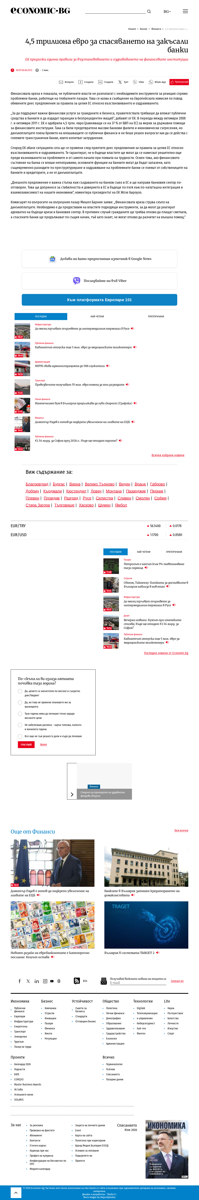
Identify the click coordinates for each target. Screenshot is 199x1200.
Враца (140, 484)
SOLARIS (19, 1099)
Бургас (59, 484)
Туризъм (19, 1041)
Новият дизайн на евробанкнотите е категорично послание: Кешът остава (50, 955)
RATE (16, 1074)
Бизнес (144, 28)
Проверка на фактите (42, 1130)
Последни (41, 316)
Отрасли (49, 1013)
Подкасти (19, 1069)
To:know (110, 1069)
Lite (167, 1001)
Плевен (32, 498)
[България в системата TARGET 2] (146, 925)
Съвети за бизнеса (81, 1010)
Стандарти (81, 1016)
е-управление (145, 1018)
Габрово (157, 484)
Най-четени (97, 316)
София (160, 498)
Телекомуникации (147, 1013)
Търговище (64, 505)
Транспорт (20, 1031)
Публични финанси (19, 1010)
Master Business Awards (27, 1084)
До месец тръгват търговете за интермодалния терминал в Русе (82, 328)
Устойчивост (82, 1001)
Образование (113, 1023)
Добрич (32, 491)
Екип (78, 1130)
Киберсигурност (146, 1023)
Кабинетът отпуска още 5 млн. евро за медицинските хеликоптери (83, 347)
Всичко (108, 1057)
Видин (124, 484)
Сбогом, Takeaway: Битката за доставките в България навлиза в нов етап (156, 584)
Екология (111, 1038)
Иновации (50, 1018)
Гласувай (26, 744)
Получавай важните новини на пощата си (138, 979)
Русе (87, 498)
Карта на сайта (83, 1135)
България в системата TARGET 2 (129, 953)
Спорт (171, 1033)
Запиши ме (177, 981)
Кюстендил (76, 491)
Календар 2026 (22, 1064)
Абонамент (36, 1135)
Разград (71, 498)
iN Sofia (18, 1089)
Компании (50, 1008)
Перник (156, 491)
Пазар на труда (22, 1046)
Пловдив (52, 498)
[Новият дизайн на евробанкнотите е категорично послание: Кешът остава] (53, 925)
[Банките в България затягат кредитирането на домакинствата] (146, 863)
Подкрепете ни (83, 1155)
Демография (113, 1018)
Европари (19, 1016)
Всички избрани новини (168, 455)
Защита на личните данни (90, 1125)
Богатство (173, 1018)
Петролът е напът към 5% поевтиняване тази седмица (154, 566)
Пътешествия (175, 1013)
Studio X (111, 1194)
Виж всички (181, 830)
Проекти (18, 1057)
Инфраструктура (23, 1021)
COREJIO (19, 1079)
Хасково (86, 505)
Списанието (113, 1074)
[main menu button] (185, 11)
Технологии (143, 1001)
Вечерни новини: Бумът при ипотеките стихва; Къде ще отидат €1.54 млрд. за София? (152, 624)
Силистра (104, 498)
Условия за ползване (87, 1150)
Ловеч (96, 491)
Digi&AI (141, 1008)
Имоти (48, 1033)
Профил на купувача (41, 1155)
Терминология (114, 1064)
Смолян (143, 498)
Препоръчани (156, 316)
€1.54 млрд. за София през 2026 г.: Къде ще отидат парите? (76, 440)
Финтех (141, 1033)
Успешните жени (23, 1094)
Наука (171, 1008)
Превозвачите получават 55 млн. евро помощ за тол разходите (80, 384)
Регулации (51, 1038)
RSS (85, 981)
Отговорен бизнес (85, 1021)
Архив (43, 744)
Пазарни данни (114, 1079)
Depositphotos (108, 1197)
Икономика (20, 1001)
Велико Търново (99, 484)
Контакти (35, 1140)
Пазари (49, 1023)
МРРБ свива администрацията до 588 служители (70, 366)
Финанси (156, 28)
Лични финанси (115, 1013)
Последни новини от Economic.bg (166, 653)
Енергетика (20, 1026)
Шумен (104, 505)
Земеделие (20, 1036)
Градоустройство (116, 1033)
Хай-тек (141, 1028)
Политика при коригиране (90, 1140)
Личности (173, 1023)
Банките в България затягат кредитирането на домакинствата (142, 893)
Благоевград (37, 484)
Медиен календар (40, 1169)
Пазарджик (136, 491)
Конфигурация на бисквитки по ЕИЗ (48, 1162)
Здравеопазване (115, 1028)
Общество (111, 1001)
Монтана (114, 491)
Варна (74, 484)
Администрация (115, 1043)
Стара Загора (38, 505)
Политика (111, 1008)
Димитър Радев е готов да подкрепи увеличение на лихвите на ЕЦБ (83, 422)
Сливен (124, 498)
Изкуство (173, 1028)
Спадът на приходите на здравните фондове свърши (103, 794)
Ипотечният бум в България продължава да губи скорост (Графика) (84, 403)
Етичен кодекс (38, 1145)
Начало (132, 28)
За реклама (36, 1125)
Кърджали (52, 491)
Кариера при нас (39, 1150)
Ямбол (121, 505)
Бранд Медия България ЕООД (91, 1145)
